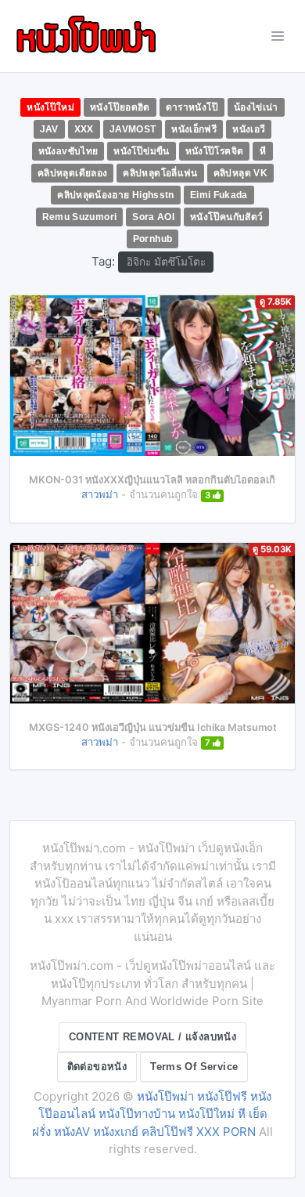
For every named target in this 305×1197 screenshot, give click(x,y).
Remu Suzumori (79, 217)
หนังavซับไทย (68, 151)
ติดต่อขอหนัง (97, 1066)
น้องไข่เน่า (256, 107)
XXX (84, 129)
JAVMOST (132, 129)
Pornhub (153, 238)
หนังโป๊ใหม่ (50, 107)
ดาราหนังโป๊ (192, 107)
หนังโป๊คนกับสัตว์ (226, 217)
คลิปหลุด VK (240, 173)
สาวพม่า (99, 494)
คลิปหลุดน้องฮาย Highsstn (115, 195)
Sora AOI (153, 217)
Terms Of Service (194, 1066)
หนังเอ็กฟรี (194, 129)
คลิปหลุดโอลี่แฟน (160, 173)
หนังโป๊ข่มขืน (141, 151)
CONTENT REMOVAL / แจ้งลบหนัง (152, 1037)
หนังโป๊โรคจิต (214, 151)
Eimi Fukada (219, 195)
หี (263, 151)
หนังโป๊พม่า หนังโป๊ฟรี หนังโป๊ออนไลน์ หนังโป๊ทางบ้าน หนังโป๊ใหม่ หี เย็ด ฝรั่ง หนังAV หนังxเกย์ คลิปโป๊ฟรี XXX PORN (151, 1114)
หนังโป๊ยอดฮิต (120, 107)
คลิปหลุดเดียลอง (72, 173)
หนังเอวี (248, 129)
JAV (49, 129)
